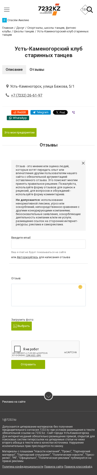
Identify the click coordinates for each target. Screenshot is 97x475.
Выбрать (23, 326)
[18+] (49, 9)
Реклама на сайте (13, 401)
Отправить (28, 364)
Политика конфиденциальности (22, 466)
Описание (14, 69)
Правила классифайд (78, 466)
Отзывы (37, 69)
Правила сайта (53, 466)
